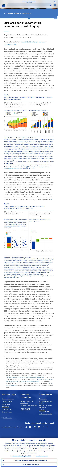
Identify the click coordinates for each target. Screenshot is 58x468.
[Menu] (55, 5)
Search (50, 5)
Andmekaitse (43, 399)
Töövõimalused (7, 401)
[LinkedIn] (30, 427)
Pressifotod (5, 407)
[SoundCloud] (43, 427)
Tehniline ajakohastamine (28, 405)
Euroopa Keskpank (8, 399)
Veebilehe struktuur (7, 417)
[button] (55, 2)
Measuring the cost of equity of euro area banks (26, 167)
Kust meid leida (7, 412)
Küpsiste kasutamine (42, 456)
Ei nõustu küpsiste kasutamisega (30, 464)
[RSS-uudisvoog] (47, 427)
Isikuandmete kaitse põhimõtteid (21, 456)
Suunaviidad (6, 404)
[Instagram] (34, 427)
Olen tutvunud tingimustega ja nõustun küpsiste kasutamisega (30, 460)
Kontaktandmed (7, 409)
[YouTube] (39, 427)
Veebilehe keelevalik (45, 414)
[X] (26, 427)
